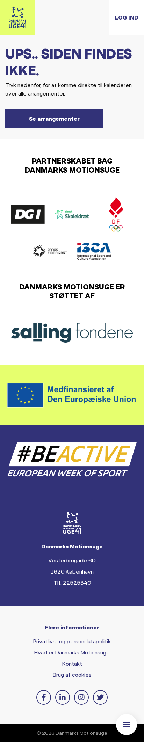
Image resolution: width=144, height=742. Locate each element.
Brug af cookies (72, 674)
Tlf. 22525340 (72, 582)
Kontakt (72, 663)
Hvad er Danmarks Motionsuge (72, 652)
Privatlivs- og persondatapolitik (72, 641)
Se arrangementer (54, 118)
